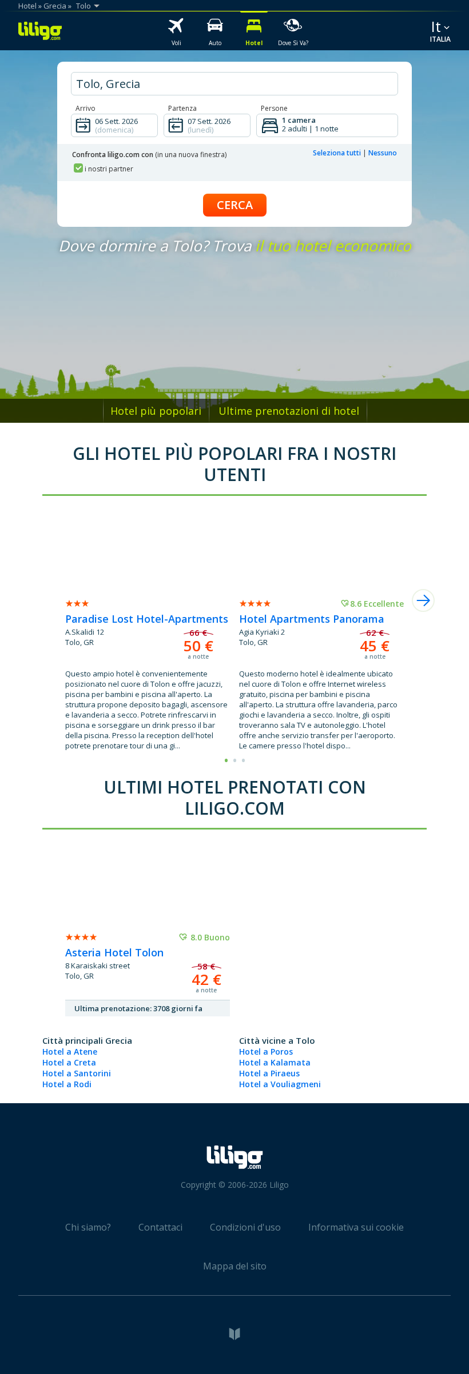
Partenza (182, 108)
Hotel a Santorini (76, 1073)
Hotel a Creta (69, 1062)
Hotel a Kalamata (275, 1062)
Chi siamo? (88, 1227)
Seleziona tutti (337, 153)
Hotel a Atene (69, 1051)
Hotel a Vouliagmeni (280, 1084)
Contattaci (160, 1227)
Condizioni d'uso (245, 1227)
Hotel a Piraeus (269, 1073)
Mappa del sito (235, 1266)
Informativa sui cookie (356, 1227)
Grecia (54, 6)
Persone (274, 108)
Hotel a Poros (266, 1051)
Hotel (27, 6)
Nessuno (382, 153)
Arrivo (85, 108)
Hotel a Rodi (67, 1084)
